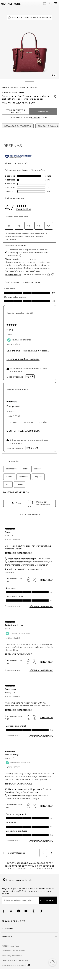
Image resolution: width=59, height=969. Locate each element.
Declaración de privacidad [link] (13, 950)
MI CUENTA (8, 928)
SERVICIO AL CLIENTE (13, 921)
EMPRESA (7, 936)
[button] (52, 962)
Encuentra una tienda (19, 879)
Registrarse (48, 900)
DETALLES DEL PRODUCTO (17, 126)
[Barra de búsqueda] (50, 3)
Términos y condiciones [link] (12, 955)
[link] (3, 911)
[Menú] (55, 3)
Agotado (43, 111)
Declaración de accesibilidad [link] (15, 960)
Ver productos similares (15, 111)
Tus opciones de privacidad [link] (14, 965)
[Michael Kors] (11, 3)
